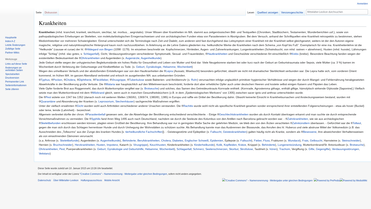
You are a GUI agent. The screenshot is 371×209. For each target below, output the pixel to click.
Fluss (266, 140)
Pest (48, 97)
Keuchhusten (158, 144)
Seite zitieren (12, 89)
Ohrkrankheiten (90, 58)
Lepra (169, 71)
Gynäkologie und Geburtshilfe (125, 149)
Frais (305, 140)
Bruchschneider (62, 144)
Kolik (219, 144)
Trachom (284, 149)
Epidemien (216, 140)
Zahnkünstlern (301, 123)
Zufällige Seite (12, 48)
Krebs (295, 53)
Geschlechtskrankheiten (233, 114)
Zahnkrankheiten (297, 118)
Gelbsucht (316, 140)
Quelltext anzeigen (267, 12)
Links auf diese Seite (16, 64)
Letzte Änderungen (15, 45)
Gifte (311, 149)
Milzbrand (98, 92)
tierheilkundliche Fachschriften (144, 131)
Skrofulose (246, 149)
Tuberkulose (136, 79)
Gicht (80, 105)
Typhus (45, 79)
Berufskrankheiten (148, 140)
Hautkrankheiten (217, 53)
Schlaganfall (90, 53)
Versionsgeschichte (292, 12)
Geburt (140, 66)
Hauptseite (11, 37)
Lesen (250, 12)
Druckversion (12, 77)
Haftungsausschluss (91, 180)
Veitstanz (44, 153)
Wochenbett (184, 66)
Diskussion (51, 12)
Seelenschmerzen (216, 149)
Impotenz (112, 144)
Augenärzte (132, 58)
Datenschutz (44, 180)
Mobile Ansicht (112, 180)
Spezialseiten (12, 74)
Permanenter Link (14, 81)
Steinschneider (351, 140)
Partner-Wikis (12, 52)
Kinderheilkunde (204, 144)
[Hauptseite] (17, 15)
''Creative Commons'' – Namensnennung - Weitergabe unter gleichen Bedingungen (123, 174)
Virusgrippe (119, 79)
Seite (39, 12)
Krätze (242, 144)
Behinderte (129, 140)
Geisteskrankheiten (235, 131)
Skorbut (233, 149)
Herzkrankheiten (85, 144)
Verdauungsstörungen (345, 149)
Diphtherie (85, 79)
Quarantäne (48, 101)
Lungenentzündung (289, 144)
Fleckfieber (101, 79)
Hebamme (169, 66)
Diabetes (177, 140)
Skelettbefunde (69, 140)
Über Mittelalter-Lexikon (65, 180)
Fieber (258, 140)
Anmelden (362, 3)
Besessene (310, 131)
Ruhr (194, 79)
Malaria (110, 84)
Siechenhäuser (124, 101)
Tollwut (357, 123)
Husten (100, 144)
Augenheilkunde (151, 58)
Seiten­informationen (15, 85)
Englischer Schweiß (197, 140)
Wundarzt (294, 140)
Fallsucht (215, 131)
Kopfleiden (230, 144)
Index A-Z (10, 41)
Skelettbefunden (51, 123)
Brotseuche (151, 88)
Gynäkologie (153, 66)
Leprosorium (106, 101)
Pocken (57, 79)
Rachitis (188, 105)
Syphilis (95, 118)
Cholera (70, 79)
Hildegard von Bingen (100, 49)
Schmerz (198, 149)
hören (273, 149)
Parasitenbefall (96, 114)
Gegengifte (322, 149)
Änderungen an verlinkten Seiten (14, 69)
